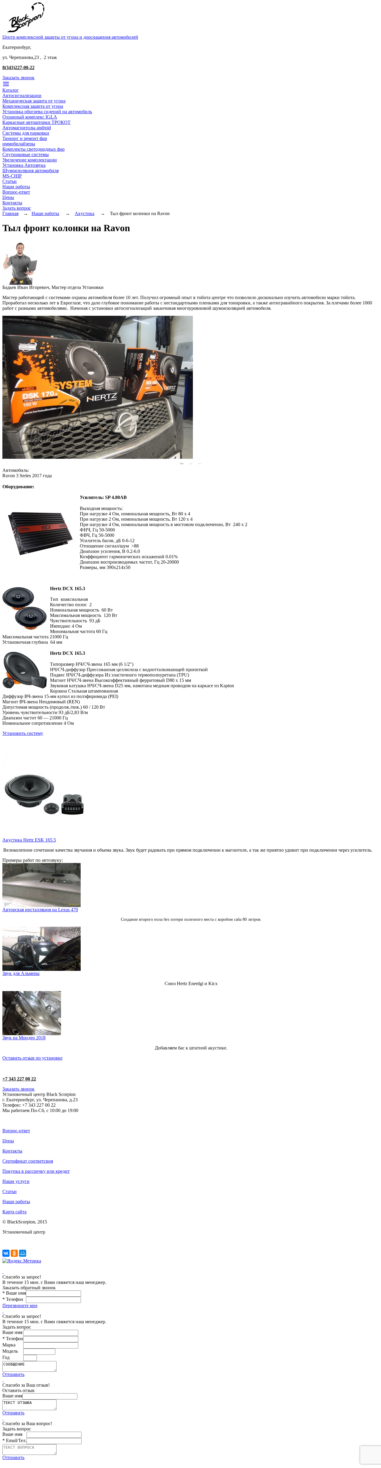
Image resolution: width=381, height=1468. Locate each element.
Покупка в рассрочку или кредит (36, 1171)
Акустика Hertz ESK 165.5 (29, 839)
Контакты (12, 202)
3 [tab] (199, 463)
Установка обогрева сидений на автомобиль (47, 111)
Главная (10, 213)
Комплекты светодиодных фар (33, 149)
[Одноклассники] (14, 1253)
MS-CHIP (12, 175)
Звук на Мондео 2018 (24, 1037)
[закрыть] (3, 1271)
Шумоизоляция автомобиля (30, 170)
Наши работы (16, 186)
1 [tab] (182, 463)
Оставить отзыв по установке (32, 1057)
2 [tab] (190, 463)
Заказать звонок (18, 77)
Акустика (84, 213)
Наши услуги (15, 1181)
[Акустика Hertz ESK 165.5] (45, 835)
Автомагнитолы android (26, 127)
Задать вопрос (16, 208)
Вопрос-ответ (16, 192)
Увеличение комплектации (29, 159)
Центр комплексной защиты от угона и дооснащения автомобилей (70, 37)
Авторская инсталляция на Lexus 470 (40, 909)
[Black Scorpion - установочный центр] (25, 32)
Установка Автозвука (24, 165)
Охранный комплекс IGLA (29, 116)
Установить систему (22, 733)
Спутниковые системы (25, 154)
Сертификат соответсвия (27, 1161)
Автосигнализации (21, 95)
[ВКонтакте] (6, 1253)
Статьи (9, 181)
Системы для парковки (25, 133)
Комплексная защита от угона (32, 106)
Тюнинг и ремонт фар (24, 138)
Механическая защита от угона (33, 100)
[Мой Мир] (22, 1253)
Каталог (10, 90)
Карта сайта (14, 1211)
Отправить (13, 1374)
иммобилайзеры (18, 143)
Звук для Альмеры (21, 973)
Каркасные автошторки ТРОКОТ (36, 122)
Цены (8, 197)
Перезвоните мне (20, 1305)
